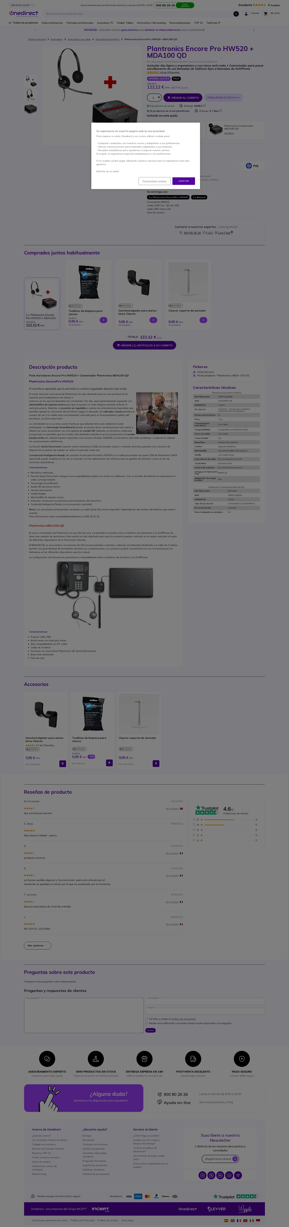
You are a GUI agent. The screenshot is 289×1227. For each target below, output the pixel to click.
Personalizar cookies (155, 181)
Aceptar (184, 181)
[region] (145, 156)
